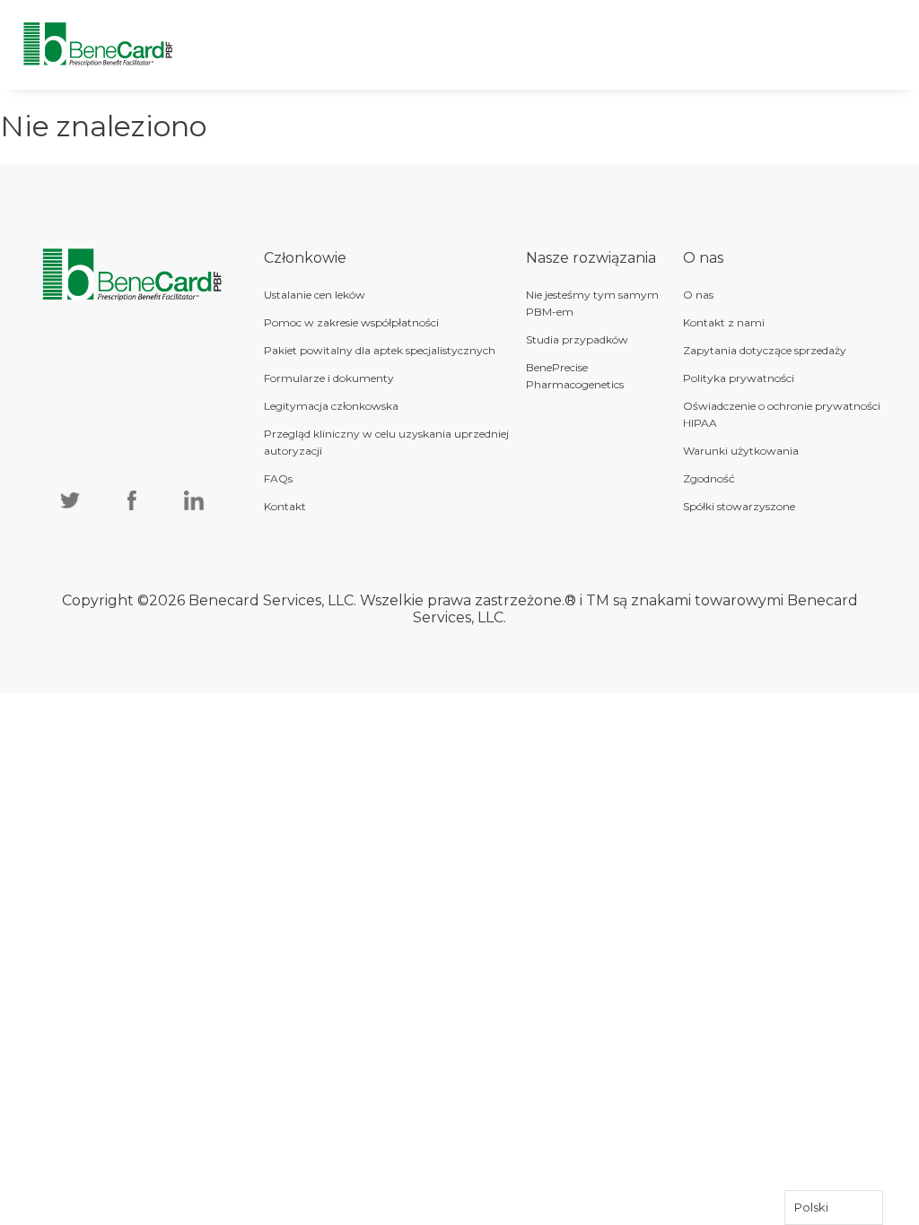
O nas (698, 294)
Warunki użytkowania (741, 450)
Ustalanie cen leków (314, 294)
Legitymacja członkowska (331, 406)
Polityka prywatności (738, 378)
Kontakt (285, 506)
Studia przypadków (577, 339)
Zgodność (709, 478)
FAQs (278, 478)
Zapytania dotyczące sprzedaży (764, 350)
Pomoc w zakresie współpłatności (351, 322)
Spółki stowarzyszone (739, 506)
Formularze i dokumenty (329, 378)
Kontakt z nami (724, 322)
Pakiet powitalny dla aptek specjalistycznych (379, 350)
